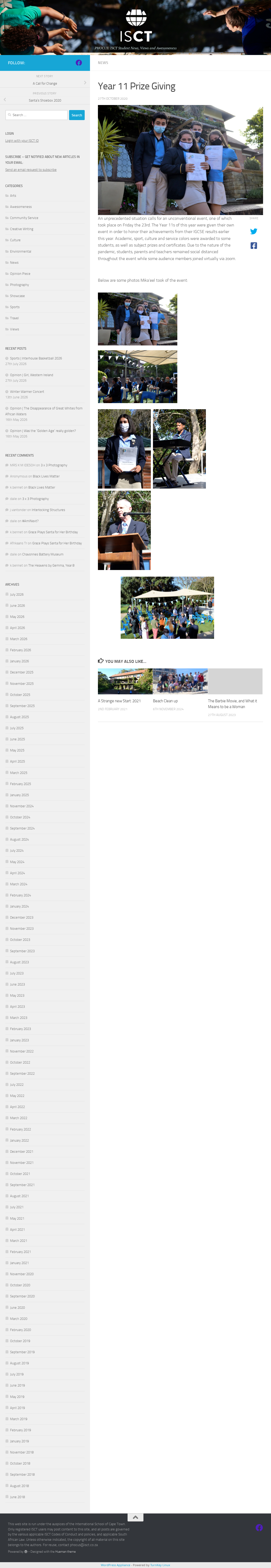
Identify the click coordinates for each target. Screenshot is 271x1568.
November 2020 (22, 1274)
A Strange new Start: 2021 (119, 701)
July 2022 (17, 1085)
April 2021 (17, 1230)
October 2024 (20, 817)
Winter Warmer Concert (27, 392)
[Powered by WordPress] (26, 1551)
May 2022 (17, 1096)
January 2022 (19, 1140)
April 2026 (17, 628)
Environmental (20, 251)
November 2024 (22, 806)
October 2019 (20, 1341)
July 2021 (17, 1207)
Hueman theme (65, 1551)
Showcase (17, 296)
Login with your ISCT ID (22, 141)
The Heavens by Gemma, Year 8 (51, 565)
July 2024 (17, 851)
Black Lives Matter (46, 476)
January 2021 (19, 1263)
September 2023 (22, 951)
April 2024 (17, 873)
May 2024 (17, 862)
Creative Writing (21, 229)
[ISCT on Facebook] (79, 63)
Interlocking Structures (48, 510)
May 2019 (17, 1397)
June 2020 (17, 1308)
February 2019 (20, 1430)
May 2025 (17, 750)
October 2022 (20, 1062)
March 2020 (18, 1319)
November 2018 (22, 1452)
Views (14, 329)
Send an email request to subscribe (31, 170)
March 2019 (18, 1419)
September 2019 (22, 1352)
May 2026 (17, 617)
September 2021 (22, 1185)
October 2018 (20, 1463)
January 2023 (19, 1040)
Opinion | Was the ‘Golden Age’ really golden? (43, 431)
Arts (13, 196)
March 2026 (18, 639)
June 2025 (17, 739)
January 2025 (19, 795)
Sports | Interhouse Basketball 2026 (36, 358)
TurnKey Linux (160, 1565)
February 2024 (20, 895)
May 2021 (17, 1218)
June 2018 (17, 1497)
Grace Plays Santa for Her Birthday (53, 532)
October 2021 (20, 1174)
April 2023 (17, 1007)
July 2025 (17, 728)
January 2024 (19, 906)
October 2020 (20, 1285)
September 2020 (22, 1296)
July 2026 (17, 594)
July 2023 (17, 973)
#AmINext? (30, 521)
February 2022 (20, 1129)
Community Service (24, 218)
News (103, 63)
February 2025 (20, 784)
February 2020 (20, 1330)
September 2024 (22, 828)
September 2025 (22, 706)
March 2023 (18, 1018)
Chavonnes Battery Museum (43, 554)
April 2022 (17, 1107)
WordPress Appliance (115, 1565)
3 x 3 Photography (54, 465)
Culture (15, 240)
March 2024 (18, 884)
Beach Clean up (165, 701)
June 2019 (17, 1385)
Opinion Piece (20, 274)
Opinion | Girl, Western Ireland (31, 375)
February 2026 (20, 650)
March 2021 (18, 1241)
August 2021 (19, 1196)
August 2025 (19, 717)
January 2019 (19, 1441)
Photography (19, 285)
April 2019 (17, 1408)
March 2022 (18, 1118)
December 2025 (21, 672)
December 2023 (21, 917)
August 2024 (19, 839)
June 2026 (17, 606)
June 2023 (17, 984)
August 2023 (19, 962)
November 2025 (22, 684)
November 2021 (22, 1163)
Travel (14, 318)
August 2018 (19, 1486)
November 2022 (22, 1051)
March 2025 (18, 773)
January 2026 (19, 661)
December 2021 (21, 1152)
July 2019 (17, 1374)
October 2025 (20, 695)
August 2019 (19, 1363)
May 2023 (17, 995)
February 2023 (20, 1029)
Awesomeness (21, 207)
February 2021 (20, 1252)
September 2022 (22, 1073)
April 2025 (17, 761)
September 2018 (22, 1474)
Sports (15, 307)
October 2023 (20, 940)
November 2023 (22, 929)
